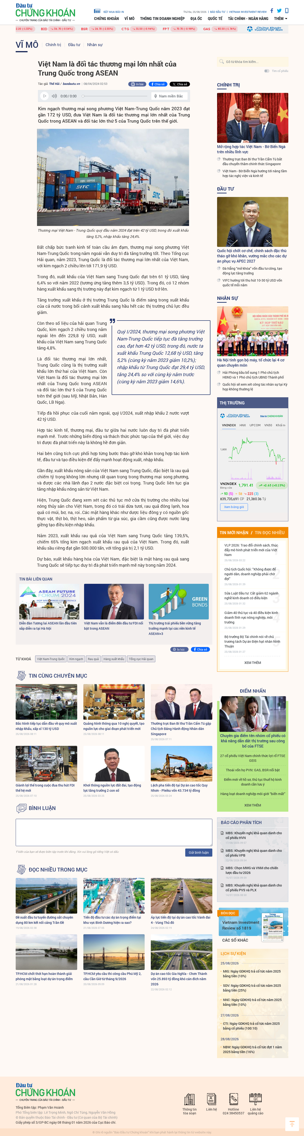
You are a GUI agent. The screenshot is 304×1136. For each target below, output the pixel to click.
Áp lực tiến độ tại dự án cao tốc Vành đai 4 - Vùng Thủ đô (180, 920)
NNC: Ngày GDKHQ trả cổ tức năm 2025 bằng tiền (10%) (252, 1002)
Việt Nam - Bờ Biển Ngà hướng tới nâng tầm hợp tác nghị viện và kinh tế (255, 173)
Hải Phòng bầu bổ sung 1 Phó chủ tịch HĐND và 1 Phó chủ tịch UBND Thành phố (253, 374)
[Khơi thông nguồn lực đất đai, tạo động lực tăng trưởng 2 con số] (114, 763)
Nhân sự (94, 44)
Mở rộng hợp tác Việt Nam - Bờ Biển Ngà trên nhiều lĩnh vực (251, 149)
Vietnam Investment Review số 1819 (240, 925)
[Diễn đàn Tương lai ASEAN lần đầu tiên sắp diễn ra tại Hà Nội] (49, 601)
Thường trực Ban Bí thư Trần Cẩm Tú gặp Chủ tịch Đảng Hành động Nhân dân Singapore (181, 728)
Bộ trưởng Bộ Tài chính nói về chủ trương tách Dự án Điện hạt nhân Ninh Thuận (252, 641)
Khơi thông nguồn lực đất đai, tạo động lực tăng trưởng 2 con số (112, 788)
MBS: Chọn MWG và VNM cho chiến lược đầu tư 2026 (252, 870)
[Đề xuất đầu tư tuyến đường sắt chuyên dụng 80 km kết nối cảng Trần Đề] (46, 896)
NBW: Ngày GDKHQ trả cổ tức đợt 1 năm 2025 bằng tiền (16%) (252, 1049)
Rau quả (93, 659)
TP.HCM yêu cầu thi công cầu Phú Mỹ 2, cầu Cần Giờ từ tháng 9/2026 (112, 976)
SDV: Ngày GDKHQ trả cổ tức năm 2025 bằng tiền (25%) (252, 987)
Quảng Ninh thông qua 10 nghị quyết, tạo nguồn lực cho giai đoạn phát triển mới (113, 726)
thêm (279, 18)
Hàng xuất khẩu (114, 659)
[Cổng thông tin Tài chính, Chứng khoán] (45, 12)
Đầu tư (74, 44)
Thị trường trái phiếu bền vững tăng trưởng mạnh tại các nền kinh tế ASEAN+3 (175, 628)
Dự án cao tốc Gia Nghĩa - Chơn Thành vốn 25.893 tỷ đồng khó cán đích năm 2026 (179, 978)
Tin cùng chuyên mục (58, 676)
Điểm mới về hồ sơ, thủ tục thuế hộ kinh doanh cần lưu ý (253, 781)
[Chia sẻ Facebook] (270, 10)
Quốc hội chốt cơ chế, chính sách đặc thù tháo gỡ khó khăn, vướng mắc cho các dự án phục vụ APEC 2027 (251, 256)
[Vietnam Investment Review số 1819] (272, 927)
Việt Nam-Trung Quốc (51, 659)
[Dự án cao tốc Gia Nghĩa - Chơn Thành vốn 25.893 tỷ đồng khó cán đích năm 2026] (181, 952)
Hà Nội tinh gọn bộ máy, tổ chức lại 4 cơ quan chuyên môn (250, 362)
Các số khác (235, 940)
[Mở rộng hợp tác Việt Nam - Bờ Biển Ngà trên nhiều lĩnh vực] (252, 118)
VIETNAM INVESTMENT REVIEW (248, 11)
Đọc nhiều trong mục (58, 870)
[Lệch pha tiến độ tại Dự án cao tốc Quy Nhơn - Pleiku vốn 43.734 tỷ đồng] (181, 763)
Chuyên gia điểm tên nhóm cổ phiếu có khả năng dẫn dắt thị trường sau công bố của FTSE (252, 740)
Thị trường (232, 403)
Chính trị (53, 44)
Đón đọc (228, 913)
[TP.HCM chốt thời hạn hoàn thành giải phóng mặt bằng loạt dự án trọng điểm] (46, 952)
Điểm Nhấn (253, 691)
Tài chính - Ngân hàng (248, 18)
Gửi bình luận (199, 852)
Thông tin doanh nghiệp (162, 18)
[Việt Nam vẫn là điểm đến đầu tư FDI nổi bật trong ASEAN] (114, 601)
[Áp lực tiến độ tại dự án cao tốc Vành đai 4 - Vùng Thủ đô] (181, 896)
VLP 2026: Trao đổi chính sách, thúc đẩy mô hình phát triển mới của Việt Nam (251, 550)
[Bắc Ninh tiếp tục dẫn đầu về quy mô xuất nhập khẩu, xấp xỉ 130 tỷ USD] (46, 702)
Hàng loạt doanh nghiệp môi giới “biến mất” (252, 793)
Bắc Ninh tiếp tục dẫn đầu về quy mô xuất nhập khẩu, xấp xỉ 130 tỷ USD (46, 726)
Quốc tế (215, 18)
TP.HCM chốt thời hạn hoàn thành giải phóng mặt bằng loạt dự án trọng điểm (44, 976)
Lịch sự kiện (233, 953)
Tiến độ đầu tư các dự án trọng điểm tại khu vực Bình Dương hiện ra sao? (112, 920)
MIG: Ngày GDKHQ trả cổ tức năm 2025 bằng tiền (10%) (252, 973)
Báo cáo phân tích (241, 822)
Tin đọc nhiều (270, 532)
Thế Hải (54, 83)
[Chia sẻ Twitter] (277, 10)
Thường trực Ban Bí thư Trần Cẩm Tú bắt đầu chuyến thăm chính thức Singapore (252, 161)
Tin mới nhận (234, 532)
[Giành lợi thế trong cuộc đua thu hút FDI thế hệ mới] (46, 763)
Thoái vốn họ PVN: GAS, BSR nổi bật (253, 770)
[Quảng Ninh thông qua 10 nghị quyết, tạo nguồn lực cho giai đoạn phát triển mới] (114, 702)
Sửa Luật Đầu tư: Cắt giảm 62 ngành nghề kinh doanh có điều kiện (251, 595)
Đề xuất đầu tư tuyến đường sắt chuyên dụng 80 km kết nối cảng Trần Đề (44, 920)
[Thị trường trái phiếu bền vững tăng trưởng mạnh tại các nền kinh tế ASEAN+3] (179, 601)
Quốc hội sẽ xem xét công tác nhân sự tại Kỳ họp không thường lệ (255, 386)
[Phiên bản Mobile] (285, 10)
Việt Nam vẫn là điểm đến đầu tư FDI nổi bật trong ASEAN (113, 626)
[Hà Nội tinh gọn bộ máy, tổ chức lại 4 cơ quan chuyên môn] (252, 331)
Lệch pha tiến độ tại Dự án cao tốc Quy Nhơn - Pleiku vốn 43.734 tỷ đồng (179, 788)
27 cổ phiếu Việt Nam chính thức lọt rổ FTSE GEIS (252, 758)
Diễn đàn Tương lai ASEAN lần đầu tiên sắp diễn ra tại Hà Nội (48, 626)
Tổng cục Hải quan (141, 659)
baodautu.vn (71, 83)
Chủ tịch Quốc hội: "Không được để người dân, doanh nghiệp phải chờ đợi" (250, 574)
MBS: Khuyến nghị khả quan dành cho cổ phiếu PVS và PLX (254, 887)
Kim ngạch (76, 659)
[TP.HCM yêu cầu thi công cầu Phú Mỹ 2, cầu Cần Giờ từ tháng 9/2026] (114, 952)
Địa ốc (196, 18)
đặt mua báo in (114, 11)
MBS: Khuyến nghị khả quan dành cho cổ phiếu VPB (254, 853)
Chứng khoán (106, 18)
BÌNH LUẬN (42, 808)
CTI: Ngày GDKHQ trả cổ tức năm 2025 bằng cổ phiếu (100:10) (251, 1026)
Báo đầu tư (217, 11)
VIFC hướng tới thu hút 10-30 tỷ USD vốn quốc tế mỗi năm (252, 282)
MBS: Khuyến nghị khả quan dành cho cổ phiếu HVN (254, 835)
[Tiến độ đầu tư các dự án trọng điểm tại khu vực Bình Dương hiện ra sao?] (114, 896)
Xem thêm (252, 662)
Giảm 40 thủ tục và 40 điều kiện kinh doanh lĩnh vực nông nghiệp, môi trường (251, 617)
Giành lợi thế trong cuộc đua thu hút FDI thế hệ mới (45, 788)
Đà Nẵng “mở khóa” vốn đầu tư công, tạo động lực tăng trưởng (252, 270)
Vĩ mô (129, 18)
